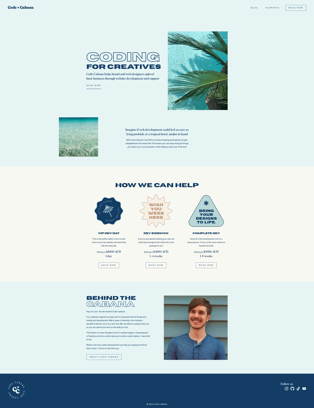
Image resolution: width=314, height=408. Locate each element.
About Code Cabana (103, 357)
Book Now (295, 8)
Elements (273, 8)
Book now (93, 86)
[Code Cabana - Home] (21, 8)
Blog (254, 8)
